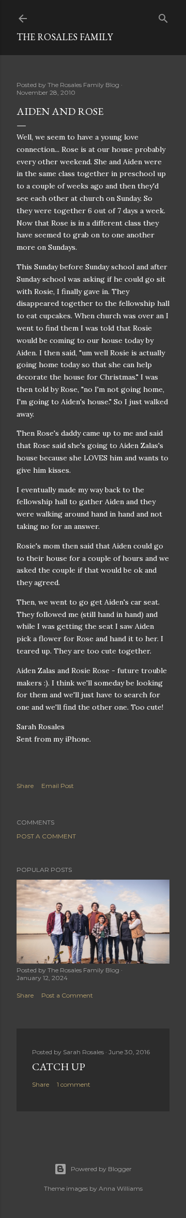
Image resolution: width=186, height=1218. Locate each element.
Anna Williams (121, 1188)
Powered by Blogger (101, 1169)
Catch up (58, 1066)
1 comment (73, 1084)
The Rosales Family (65, 37)
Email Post (57, 786)
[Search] (163, 16)
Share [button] (25, 786)
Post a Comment (46, 836)
